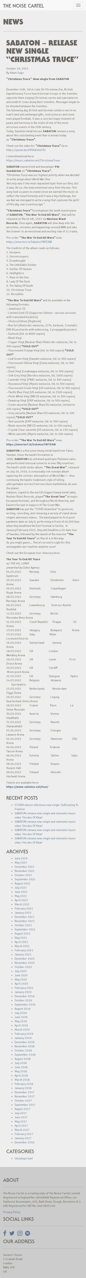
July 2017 (21, 1113)
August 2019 (22, 1009)
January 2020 (23, 992)
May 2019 (21, 1021)
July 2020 (21, 971)
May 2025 (21, 862)
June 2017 (21, 1117)
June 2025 (21, 858)
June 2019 (21, 1017)
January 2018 (23, 1088)
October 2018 (23, 1050)
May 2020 (21, 979)
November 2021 (25, 921)
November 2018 (25, 1046)
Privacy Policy (11, 1212)
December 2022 (24, 867)
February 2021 (24, 950)
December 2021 (24, 917)
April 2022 (21, 900)
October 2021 (23, 925)
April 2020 (21, 983)
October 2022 (23, 875)
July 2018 (21, 1063)
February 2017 (24, 1134)
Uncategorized (24, 1158)
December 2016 (24, 1142)
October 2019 (23, 1000)
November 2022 (25, 871)
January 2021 (23, 954)
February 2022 (24, 908)
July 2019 (21, 1013)
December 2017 (24, 1092)
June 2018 (21, 1067)
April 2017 (21, 1125)
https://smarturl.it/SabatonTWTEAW (29, 242)
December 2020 (24, 958)
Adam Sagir (17, 73)
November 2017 (25, 1096)
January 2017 (23, 1138)
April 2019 (21, 1025)
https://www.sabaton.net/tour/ (27, 787)
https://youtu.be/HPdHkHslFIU (26, 150)
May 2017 (21, 1121)
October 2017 (23, 1100)
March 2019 (22, 1029)
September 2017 (25, 1105)
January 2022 (23, 912)
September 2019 (25, 1004)
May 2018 (21, 1071)
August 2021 (22, 933)
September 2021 (25, 929)
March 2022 (22, 904)
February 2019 (24, 1034)
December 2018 (24, 1042)
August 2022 (22, 883)
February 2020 (24, 988)
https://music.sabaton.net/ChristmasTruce (33, 160)
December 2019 (24, 996)
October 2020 (23, 967)
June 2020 (21, 975)
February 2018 (24, 1084)
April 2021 (21, 942)
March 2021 (22, 946)
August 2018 (22, 1059)
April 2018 (21, 1075)
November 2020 (25, 963)
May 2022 (21, 896)
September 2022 (25, 879)
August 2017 (22, 1109)
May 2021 (21, 938)
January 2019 (23, 1038)
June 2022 (21, 892)
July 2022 (21, 887)
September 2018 (25, 1054)
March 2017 (22, 1130)
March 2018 (22, 1080)
